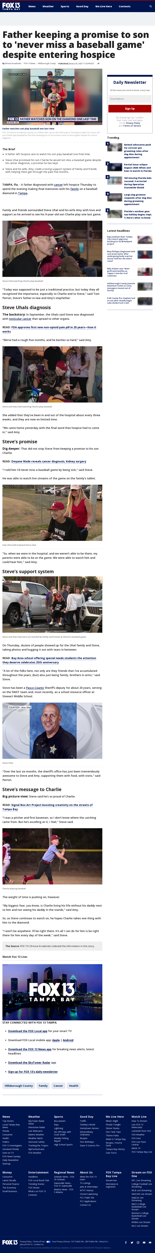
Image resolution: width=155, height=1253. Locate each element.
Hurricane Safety (36, 1141)
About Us (86, 1172)
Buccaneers (60, 1120)
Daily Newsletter (10, 1160)
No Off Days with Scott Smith (62, 1133)
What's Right (112, 1120)
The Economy (9, 1187)
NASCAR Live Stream (142, 1194)
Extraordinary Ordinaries (86, 1133)
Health (73, 1086)
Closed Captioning (89, 1194)
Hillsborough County (47, 63)
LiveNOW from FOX (141, 1130)
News (6, 1116)
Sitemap (6, 1163)
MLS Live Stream (140, 1225)
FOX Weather (34, 1152)
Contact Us (85, 1204)
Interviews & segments (112, 1185)
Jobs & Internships (89, 1186)
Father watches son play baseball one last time (28, 128)
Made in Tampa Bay (116, 1139)
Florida (5, 1130)
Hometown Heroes (89, 1128)
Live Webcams (35, 1130)
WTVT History (86, 1190)
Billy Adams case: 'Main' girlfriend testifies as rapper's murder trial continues (118, 272)
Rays (56, 1124)
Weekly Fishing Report (61, 1139)
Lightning (58, 1128)
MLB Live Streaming (141, 1190)
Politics (5, 1141)
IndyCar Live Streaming (137, 1199)
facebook (126, 1242)
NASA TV (136, 1148)
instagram (138, 1242)
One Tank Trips (113, 1131)
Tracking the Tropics (38, 1145)
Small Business (9, 1191)
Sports (58, 1116)
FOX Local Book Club (38, 1180)
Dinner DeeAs (112, 1128)
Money (7, 1172)
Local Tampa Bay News (11, 1126)
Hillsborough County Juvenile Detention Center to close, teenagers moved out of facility (121, 287)
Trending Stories (36, 1184)
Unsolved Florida (10, 1149)
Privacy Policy (133, 123)
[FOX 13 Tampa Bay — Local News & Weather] (12, 6)
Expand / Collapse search (151, 6)
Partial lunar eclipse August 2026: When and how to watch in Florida (138, 167)
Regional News (64, 1172)
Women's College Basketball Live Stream (140, 1216)
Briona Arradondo (13, 63)
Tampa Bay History (115, 1149)
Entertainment (38, 1172)
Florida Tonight (113, 1124)
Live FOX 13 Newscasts (137, 1126)
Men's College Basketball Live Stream (139, 1207)
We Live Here (115, 1116)
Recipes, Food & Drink (114, 1144)
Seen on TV (8, 1152)
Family (43, 1086)
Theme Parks (112, 1135)
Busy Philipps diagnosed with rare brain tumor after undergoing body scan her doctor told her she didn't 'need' (121, 256)
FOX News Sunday (11, 1156)
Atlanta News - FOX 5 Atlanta (63, 1191)
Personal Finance (10, 1184)
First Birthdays (87, 1141)
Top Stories (8, 1120)
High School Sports (63, 1144)
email (150, 1242)
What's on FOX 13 (37, 1191)
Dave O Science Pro (89, 1145)
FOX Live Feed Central (139, 1143)
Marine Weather (36, 1134)
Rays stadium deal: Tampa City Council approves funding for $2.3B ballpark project (119, 240)
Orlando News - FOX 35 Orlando (64, 1178)
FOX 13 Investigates (12, 1145)
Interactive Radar (36, 1127)
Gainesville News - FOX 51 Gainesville (63, 1184)
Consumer (7, 1134)
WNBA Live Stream (141, 1222)
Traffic (83, 1120)
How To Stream (139, 1120)
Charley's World (87, 1124)
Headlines (33, 1176)
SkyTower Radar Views (36, 1122)
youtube (144, 1242)
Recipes (83, 1138)
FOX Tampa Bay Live (142, 1151)
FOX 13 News (29, 63)
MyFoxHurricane (36, 1149)
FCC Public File (87, 1197)
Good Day (86, 1116)
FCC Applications (88, 1201)
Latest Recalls (9, 1180)
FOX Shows (34, 1187)
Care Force (111, 1152)
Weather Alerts (35, 1138)
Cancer (58, 1086)
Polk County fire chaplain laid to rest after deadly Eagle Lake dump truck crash (121, 300)
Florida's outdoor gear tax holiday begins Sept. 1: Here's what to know (138, 214)
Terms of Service (132, 125)
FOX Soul (136, 1138)
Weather (34, 1116)
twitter (132, 1242)
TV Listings (85, 1183)
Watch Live (139, 1116)
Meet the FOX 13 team (88, 1178)
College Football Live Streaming (142, 1185)
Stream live (111, 1180)
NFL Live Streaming (141, 1180)
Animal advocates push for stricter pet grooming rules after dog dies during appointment (137, 151)
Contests (32, 1194)
